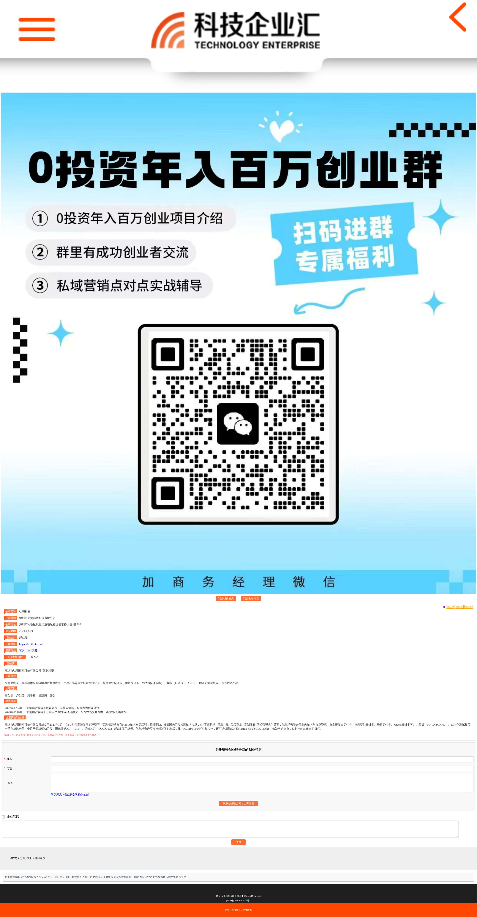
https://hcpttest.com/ (30, 643)
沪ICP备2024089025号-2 (238, 900)
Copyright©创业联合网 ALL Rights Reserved (238, 896)
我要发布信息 (251, 598)
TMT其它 (32, 650)
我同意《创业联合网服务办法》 (72, 794)
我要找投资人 (226, 598)
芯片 (22, 650)
